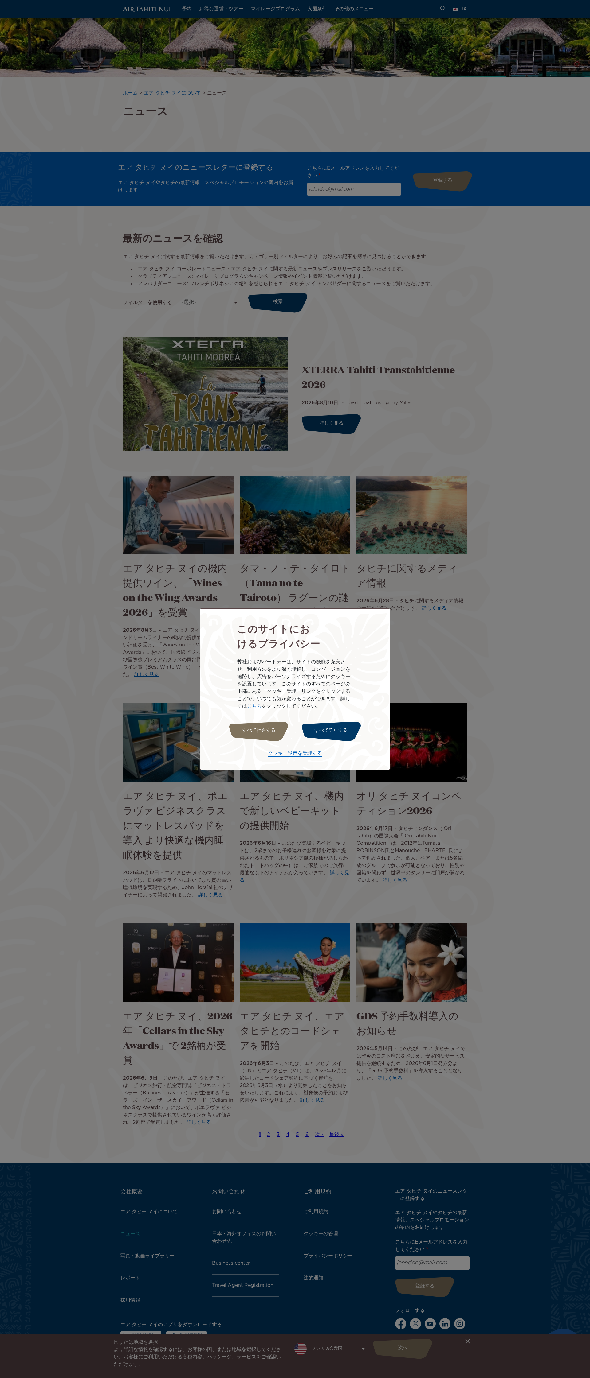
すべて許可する (331, 730)
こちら (254, 706)
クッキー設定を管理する (295, 753)
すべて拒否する (259, 730)
